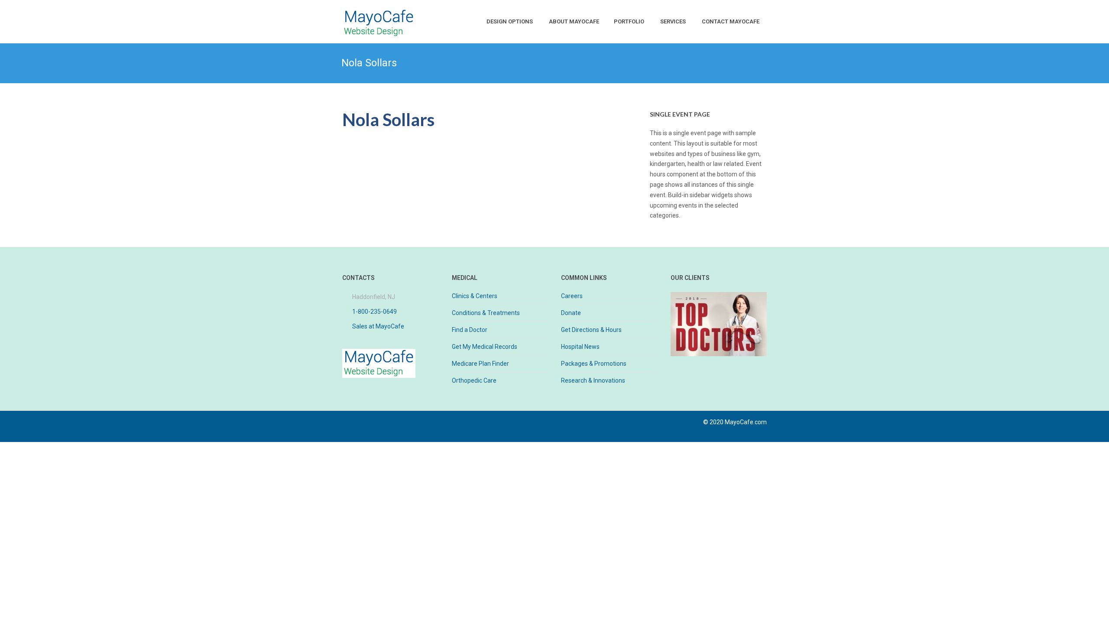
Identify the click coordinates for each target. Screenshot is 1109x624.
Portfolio (629, 21)
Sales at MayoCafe (378, 326)
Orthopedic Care (474, 380)
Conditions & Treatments (486, 312)
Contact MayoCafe (730, 21)
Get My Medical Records (484, 346)
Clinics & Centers (474, 295)
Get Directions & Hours (591, 329)
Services (673, 21)
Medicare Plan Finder (480, 363)
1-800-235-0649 (374, 311)
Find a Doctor (469, 329)
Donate (571, 312)
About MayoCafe (574, 21)
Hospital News (580, 346)
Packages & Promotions (593, 363)
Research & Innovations (593, 380)
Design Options (509, 21)
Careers (572, 295)
